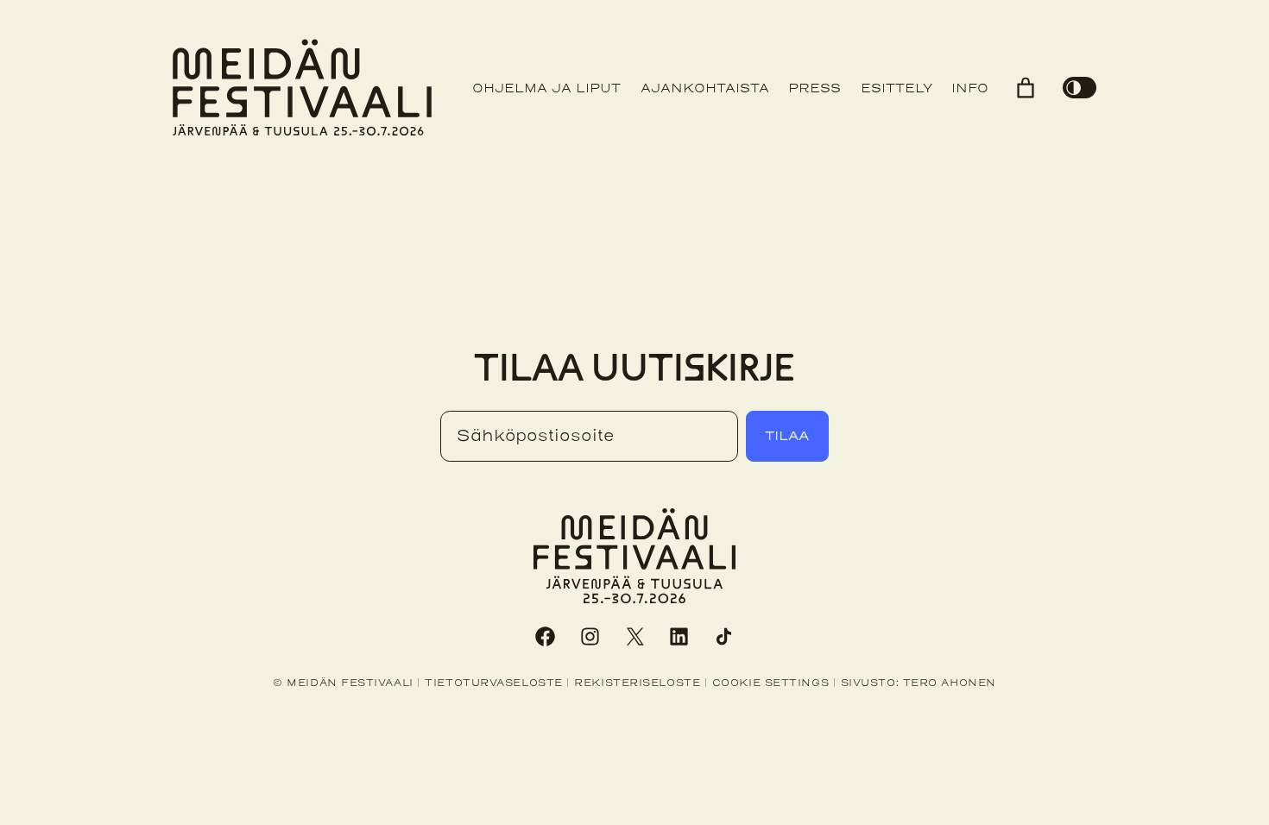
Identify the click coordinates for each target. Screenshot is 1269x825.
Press (814, 88)
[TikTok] (724, 636)
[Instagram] (589, 636)
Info (969, 88)
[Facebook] (544, 636)
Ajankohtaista (705, 88)
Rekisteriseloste (637, 683)
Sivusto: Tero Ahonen (918, 683)
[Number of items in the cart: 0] (1025, 88)
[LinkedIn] (679, 636)
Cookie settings (770, 683)
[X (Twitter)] (634, 636)
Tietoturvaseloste (493, 683)
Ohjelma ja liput (546, 88)
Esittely (896, 88)
